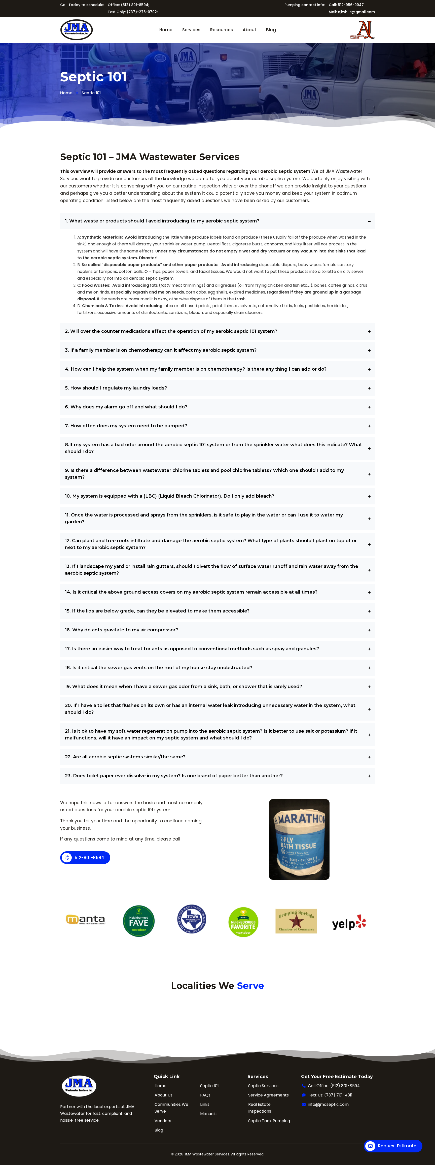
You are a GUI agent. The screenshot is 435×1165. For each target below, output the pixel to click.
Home (165, 30)
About (249, 30)
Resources (221, 30)
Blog (271, 30)
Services (191, 30)
